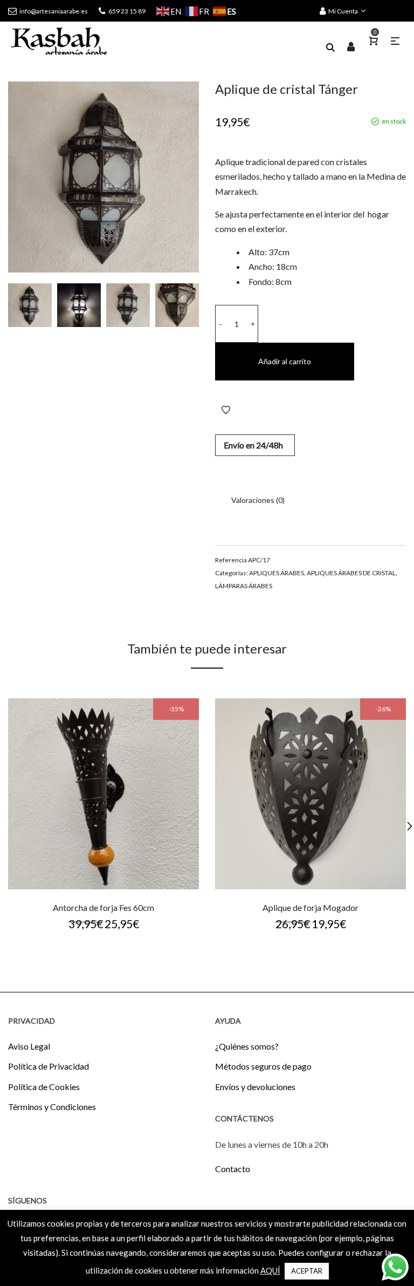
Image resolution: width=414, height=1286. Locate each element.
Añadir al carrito (284, 361)
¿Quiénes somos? (247, 1046)
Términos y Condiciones (52, 1106)
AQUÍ (270, 1270)
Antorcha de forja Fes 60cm (103, 907)
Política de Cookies (44, 1086)
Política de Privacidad (48, 1066)
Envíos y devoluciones (255, 1086)
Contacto (232, 1168)
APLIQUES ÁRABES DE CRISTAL (351, 573)
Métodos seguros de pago (263, 1066)
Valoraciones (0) (258, 500)
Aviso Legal (29, 1046)
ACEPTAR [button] (306, 1271)
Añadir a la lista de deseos (226, 410)
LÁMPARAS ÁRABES (243, 586)
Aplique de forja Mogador (310, 907)
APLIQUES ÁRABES (276, 573)
